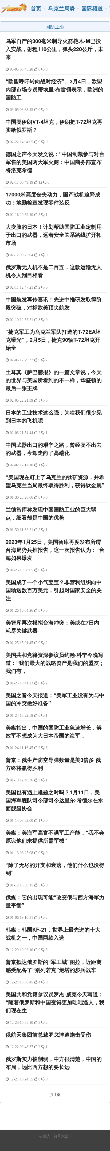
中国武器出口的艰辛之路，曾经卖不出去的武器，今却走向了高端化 (54, 448)
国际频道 (92, 8)
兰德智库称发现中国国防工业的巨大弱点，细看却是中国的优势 (51, 513)
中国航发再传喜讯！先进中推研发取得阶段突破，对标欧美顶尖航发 (54, 303)
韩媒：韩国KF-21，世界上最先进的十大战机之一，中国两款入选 (53, 933)
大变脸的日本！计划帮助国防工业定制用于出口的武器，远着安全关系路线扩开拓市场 (54, 234)
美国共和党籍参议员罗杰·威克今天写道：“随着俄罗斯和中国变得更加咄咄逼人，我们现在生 (55, 1002)
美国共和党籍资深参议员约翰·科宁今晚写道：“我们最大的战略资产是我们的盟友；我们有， (55, 663)
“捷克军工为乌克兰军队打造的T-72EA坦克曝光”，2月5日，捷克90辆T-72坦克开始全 (53, 339)
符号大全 (61, 1135)
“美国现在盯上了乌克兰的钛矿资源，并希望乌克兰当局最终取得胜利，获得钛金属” (55, 481)
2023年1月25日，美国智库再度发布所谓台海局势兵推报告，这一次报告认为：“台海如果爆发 (55, 549)
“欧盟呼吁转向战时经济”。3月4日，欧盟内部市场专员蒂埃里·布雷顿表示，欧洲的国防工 (54, 89)
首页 (36, 8)
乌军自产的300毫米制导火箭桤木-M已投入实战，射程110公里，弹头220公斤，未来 (54, 49)
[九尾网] (14, 8)
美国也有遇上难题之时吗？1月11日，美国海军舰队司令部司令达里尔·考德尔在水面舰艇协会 (54, 800)
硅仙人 (44, 1135)
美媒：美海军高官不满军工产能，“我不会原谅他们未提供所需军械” (55, 836)
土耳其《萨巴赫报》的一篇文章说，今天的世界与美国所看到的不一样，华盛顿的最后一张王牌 (54, 380)
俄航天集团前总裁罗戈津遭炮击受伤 (48, 1034)
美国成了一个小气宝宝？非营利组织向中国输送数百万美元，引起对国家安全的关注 (54, 590)
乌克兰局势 (61, 8)
